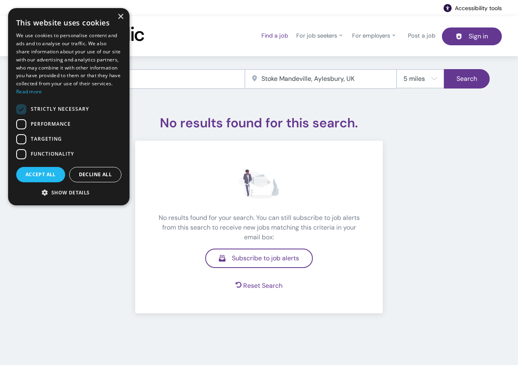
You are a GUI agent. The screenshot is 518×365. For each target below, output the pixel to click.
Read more (29, 91)
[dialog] (69, 106)
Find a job (274, 35)
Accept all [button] (40, 174)
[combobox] (136, 79)
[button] (68, 192)
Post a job (421, 35)
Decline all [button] (95, 174)
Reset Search (262, 285)
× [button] (120, 17)
